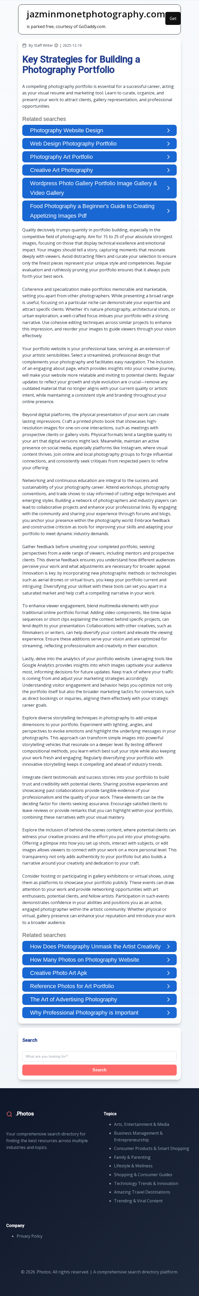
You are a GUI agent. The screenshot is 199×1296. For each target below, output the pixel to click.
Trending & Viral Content (138, 1201)
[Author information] (56, 45)
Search (99, 1070)
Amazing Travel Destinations (142, 1192)
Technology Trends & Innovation (146, 1183)
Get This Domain (173, 20)
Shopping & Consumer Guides (143, 1174)
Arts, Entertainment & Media (141, 1124)
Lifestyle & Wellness (133, 1166)
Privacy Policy (29, 1236)
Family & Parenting (132, 1157)
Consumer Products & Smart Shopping (151, 1148)
